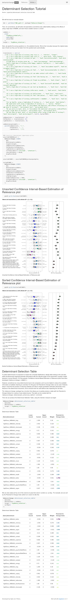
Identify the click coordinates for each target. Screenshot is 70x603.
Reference (24, 2)
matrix (17, 53)
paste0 (7, 126)
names (8, 37)
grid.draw (12, 196)
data (12, 23)
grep (6, 34)
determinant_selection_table (25, 401)
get (9, 23)
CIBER (18, 139)
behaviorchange (8, 2)
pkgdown (61, 599)
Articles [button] (32, 2)
